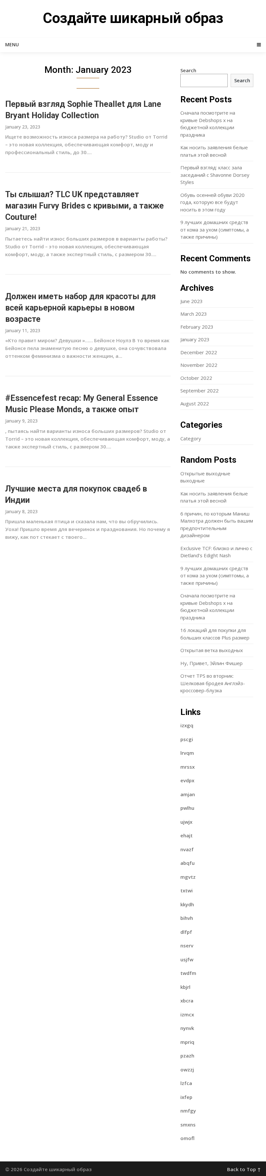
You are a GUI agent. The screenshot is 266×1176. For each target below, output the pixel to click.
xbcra (186, 1000)
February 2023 (196, 326)
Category (190, 438)
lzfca (186, 1083)
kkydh (187, 904)
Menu (12, 44)
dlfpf (186, 932)
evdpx (187, 780)
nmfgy (188, 1110)
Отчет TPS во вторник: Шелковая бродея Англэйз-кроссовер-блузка (212, 683)
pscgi (186, 739)
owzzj (187, 1069)
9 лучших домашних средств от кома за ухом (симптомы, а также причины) (214, 229)
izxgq (186, 725)
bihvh (186, 918)
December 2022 (198, 352)
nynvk (187, 1028)
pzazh (187, 1055)
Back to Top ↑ (244, 1169)
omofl (187, 1138)
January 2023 (195, 339)
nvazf (187, 849)
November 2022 (198, 365)
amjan (187, 794)
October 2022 (196, 378)
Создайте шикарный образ (133, 18)
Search (188, 70)
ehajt (186, 835)
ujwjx (186, 822)
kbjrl (185, 987)
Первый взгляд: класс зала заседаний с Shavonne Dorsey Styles (214, 174)
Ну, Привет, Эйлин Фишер (211, 663)
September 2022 (199, 390)
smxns (188, 1124)
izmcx (187, 1014)
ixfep (186, 1097)
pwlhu (187, 808)
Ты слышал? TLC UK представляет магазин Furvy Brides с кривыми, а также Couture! (84, 206)
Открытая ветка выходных (211, 650)
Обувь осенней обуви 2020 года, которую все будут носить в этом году (212, 202)
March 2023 (193, 314)
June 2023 (191, 301)
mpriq (187, 1042)
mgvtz (188, 877)
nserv (186, 945)
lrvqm (187, 753)
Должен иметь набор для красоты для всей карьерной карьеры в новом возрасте (80, 308)
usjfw (186, 959)
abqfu (187, 863)
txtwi (186, 890)
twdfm (188, 973)
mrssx (187, 766)
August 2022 (194, 403)
